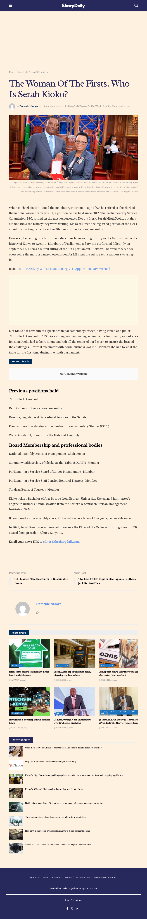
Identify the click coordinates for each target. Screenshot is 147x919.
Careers (68, 877)
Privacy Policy (82, 877)
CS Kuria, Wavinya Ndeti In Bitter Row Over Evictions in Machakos (72, 721)
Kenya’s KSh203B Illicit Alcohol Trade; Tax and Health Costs (54, 789)
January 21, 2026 (18, 680)
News (59, 713)
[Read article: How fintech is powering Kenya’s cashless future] (29, 701)
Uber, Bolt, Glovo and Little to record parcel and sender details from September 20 (63, 747)
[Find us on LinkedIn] (77, 908)
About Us (34, 877)
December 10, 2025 (108, 680)
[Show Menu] (10, 5)
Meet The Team (51, 877)
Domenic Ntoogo (29, 106)
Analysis (17, 665)
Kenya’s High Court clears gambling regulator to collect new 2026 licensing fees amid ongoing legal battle (74, 775)
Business (62, 665)
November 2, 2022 (108, 728)
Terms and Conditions (105, 877)
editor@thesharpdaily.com (61, 542)
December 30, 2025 (63, 680)
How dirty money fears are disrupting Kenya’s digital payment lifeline (57, 830)
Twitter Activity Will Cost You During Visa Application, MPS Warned (63, 269)
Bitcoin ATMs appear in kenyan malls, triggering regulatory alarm (72, 673)
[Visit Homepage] (73, 5)
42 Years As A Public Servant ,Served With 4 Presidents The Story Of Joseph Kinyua (119, 721)
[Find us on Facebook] (67, 908)
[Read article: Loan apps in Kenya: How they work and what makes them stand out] (119, 653)
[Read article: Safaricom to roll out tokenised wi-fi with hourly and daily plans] (29, 653)
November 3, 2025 (19, 728)
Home (12, 72)
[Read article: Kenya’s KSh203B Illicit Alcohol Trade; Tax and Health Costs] (16, 793)
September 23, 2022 (54, 106)
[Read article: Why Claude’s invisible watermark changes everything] (16, 765)
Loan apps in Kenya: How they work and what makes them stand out (118, 673)
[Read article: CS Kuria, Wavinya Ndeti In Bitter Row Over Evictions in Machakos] (74, 701)
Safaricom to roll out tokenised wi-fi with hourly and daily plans (29, 673)
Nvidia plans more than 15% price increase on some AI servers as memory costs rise (64, 803)
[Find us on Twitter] (71, 908)
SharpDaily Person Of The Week (32, 72)
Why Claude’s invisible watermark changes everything (50, 761)
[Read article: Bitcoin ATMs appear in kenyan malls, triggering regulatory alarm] (74, 653)
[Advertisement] (73, 41)
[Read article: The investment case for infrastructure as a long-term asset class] (16, 821)
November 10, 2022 (64, 728)
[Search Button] (136, 5)
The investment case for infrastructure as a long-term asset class (55, 817)
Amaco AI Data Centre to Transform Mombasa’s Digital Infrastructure (58, 844)
